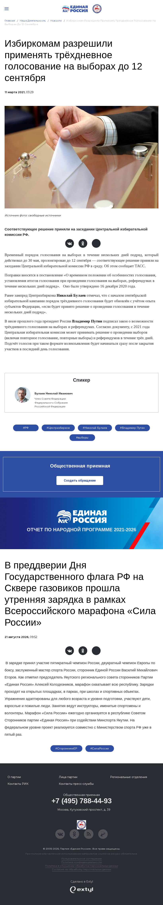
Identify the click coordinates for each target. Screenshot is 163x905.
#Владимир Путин (132, 427)
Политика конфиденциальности (81, 862)
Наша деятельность (33, 20)
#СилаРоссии (99, 748)
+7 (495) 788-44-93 (81, 801)
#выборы (82, 437)
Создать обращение (80, 480)
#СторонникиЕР (66, 748)
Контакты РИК (18, 784)
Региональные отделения (128, 777)
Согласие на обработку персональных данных (81, 869)
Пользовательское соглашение (81, 858)
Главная (10, 20)
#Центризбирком (58, 427)
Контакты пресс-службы (76, 784)
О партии (14, 777)
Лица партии (68, 777)
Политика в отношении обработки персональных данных (81, 865)
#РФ (26, 427)
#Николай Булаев (95, 427)
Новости (56, 20)
